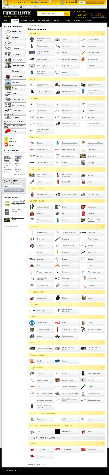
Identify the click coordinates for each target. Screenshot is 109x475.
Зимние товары (17, 31)
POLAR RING (7, 158)
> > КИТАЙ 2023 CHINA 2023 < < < (45, 438)
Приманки (15, 48)
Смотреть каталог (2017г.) (30, 7)
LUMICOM (7, 161)
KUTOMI (6, 156)
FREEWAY (7, 154)
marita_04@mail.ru (99, 15)
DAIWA (17, 171)
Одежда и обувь (17, 65)
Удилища (15, 43)
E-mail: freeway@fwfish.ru (99, 17)
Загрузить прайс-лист (12, 7)
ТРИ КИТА (7, 163)
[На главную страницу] (29, 26)
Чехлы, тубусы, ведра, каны (14, 112)
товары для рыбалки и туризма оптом (16, 16)
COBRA (17, 165)
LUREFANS (18, 158)
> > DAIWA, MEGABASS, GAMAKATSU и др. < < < (14, 120)
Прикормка (15, 54)
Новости (24, 21)
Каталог (15, 21)
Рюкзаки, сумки (17, 77)
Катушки (14, 37)
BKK (16, 167)
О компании (78, 21)
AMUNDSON (18, 156)
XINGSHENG (7, 169)
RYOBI (17, 154)
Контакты (88, 21)
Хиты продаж (13, 141)
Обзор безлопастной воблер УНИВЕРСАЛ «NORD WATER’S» (18, 202)
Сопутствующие (17, 105)
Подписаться (14, 190)
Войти (12, 2)
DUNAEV (6, 160)
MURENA (6, 167)
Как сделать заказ (57, 21)
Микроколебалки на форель (17, 218)
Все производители (20, 174)
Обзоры (32, 21)
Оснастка (15, 71)
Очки (13, 94)
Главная (6, 21)
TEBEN (17, 160)
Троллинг (15, 82)
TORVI (6, 165)
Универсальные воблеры (16, 210)
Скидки (68, 21)
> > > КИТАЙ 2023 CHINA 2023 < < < (13, 126)
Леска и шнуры (17, 60)
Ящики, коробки (17, 99)
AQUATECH (18, 163)
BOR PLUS (18, 169)
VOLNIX (17, 161)
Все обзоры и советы (11, 226)
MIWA (5, 171)
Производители (43, 21)
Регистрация (22, 2)
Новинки (11, 138)
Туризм (14, 88)
